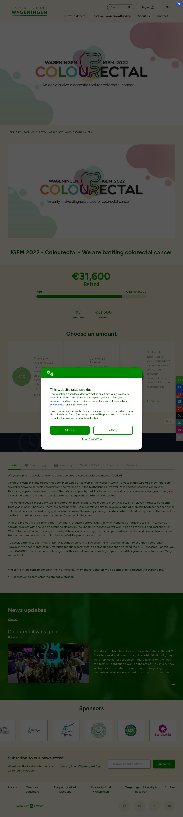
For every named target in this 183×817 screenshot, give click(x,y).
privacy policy (57, 404)
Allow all (70, 430)
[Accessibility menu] (179, 4)
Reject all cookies (91, 439)
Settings (113, 430)
